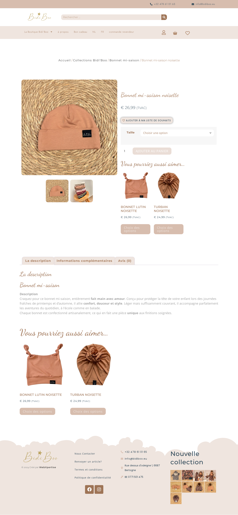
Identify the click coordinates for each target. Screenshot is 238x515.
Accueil (64, 60)
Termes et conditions (89, 469)
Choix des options (132, 229)
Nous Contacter (85, 453)
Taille (131, 132)
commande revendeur (121, 32)
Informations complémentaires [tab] (84, 261)
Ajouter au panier (152, 151)
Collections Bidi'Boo (90, 60)
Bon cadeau (80, 32)
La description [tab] (38, 261)
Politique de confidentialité (93, 477)
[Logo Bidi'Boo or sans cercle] (39, 16)
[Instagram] (99, 489)
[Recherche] (164, 17)
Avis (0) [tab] (124, 261)
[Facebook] (89, 489)
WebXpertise (48, 467)
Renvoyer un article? (88, 461)
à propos (63, 32)
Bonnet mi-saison (124, 60)
